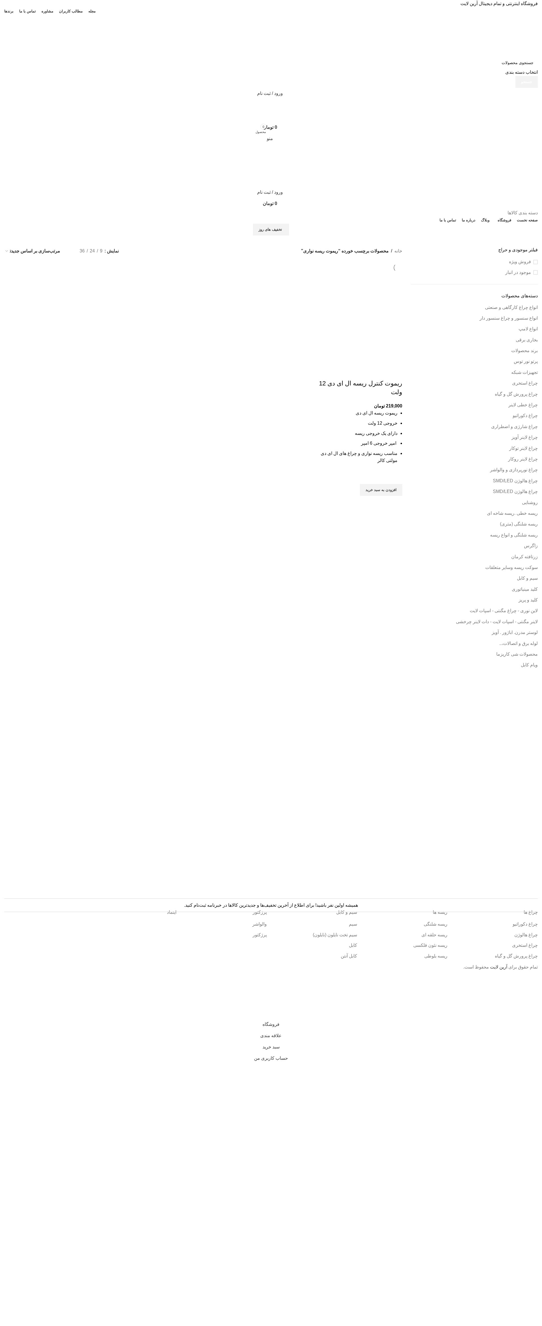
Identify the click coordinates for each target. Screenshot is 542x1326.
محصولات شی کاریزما (517, 654)
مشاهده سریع (395, 503)
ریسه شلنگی (435, 924)
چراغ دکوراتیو (525, 415)
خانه (398, 250)
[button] (381, 490)
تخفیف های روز (270, 229)
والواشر (259, 924)
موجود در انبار (518, 272)
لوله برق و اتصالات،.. (518, 643)
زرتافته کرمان (524, 556)
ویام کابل (529, 664)
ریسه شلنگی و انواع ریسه (514, 535)
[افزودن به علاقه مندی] (395, 477)
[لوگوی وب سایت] (498, 35)
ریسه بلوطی (435, 956)
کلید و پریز (528, 599)
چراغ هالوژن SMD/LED (515, 480)
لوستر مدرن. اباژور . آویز (515, 632)
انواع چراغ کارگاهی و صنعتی (511, 307)
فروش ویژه (520, 261)
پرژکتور (260, 934)
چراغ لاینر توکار (523, 448)
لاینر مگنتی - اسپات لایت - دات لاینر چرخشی (497, 621)
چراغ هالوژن (526, 934)
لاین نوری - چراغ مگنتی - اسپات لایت (504, 610)
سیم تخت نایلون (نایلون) (335, 934)
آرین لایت (498, 967)
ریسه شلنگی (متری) (519, 524)
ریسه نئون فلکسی (430, 945)
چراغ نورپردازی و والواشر (514, 469)
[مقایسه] (395, 372)
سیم (353, 924)
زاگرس (531, 545)
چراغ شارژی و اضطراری (514, 426)
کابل (353, 945)
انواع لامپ (528, 328)
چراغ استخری (525, 383)
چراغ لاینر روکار (523, 459)
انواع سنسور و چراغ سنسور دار (509, 318)
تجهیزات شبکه (524, 372)
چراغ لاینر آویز (525, 437)
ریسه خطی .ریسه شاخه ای (512, 513)
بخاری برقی (527, 339)
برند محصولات (524, 350)
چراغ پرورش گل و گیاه (516, 394)
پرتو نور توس (526, 361)
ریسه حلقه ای (434, 934)
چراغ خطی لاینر (523, 404)
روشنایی (530, 502)
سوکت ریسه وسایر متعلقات (511, 567)
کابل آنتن (349, 956)
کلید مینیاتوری (525, 589)
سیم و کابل (527, 578)
